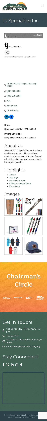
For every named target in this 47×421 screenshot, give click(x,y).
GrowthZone (34, 417)
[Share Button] (7, 52)
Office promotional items (20, 183)
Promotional (14, 186)
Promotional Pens (17, 180)
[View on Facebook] (11, 118)
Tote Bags (13, 177)
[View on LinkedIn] (6, 118)
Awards (12, 175)
